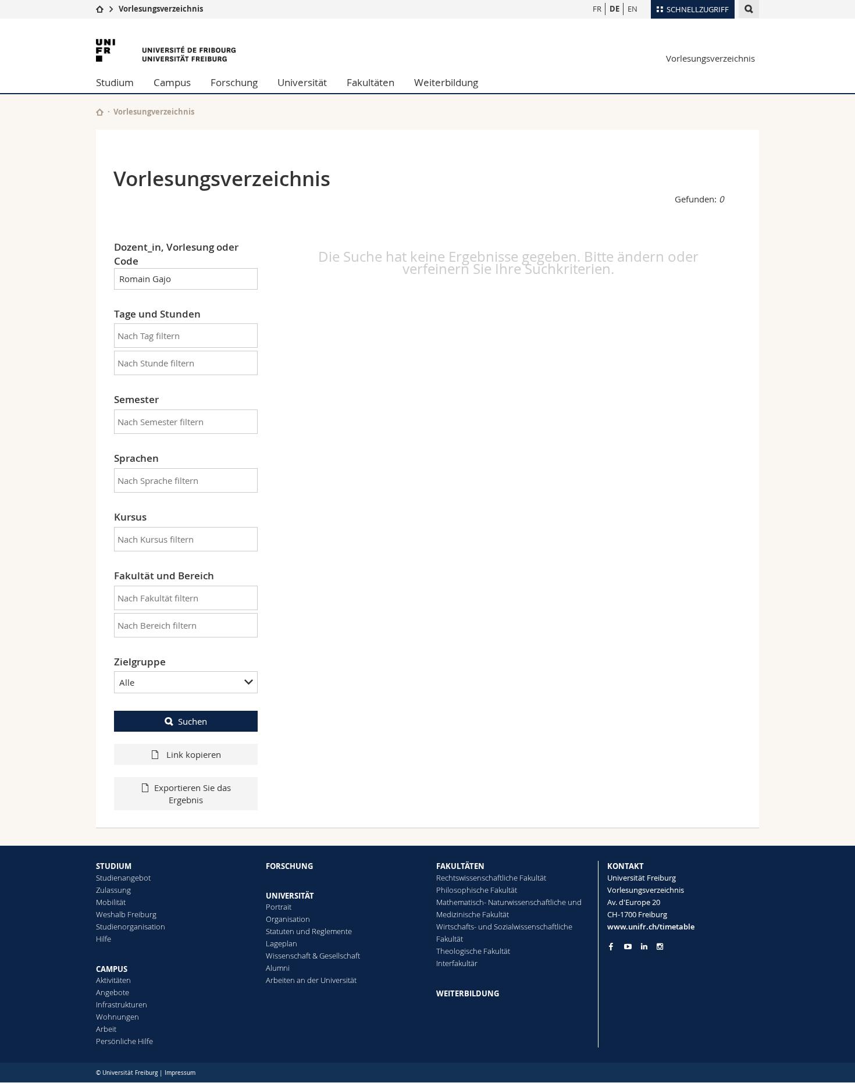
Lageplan (281, 943)
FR (597, 8)
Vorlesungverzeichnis (153, 111)
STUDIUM (113, 866)
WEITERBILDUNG (467, 993)
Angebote (112, 992)
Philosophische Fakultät (476, 890)
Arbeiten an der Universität (311, 980)
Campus (172, 82)
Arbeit (106, 1029)
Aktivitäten (113, 980)
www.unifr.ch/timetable (650, 926)
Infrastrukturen (121, 1004)
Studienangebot (123, 877)
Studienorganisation (130, 926)
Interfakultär (457, 963)
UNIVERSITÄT (290, 895)
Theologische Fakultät (473, 951)
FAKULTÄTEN (460, 866)
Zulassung (113, 890)
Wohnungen (117, 1016)
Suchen (192, 721)
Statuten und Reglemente (309, 931)
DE (614, 8)
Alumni (278, 968)
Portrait (278, 907)
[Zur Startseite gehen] (100, 8)
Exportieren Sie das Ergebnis (192, 794)
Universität (302, 82)
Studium (115, 82)
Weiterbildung (446, 82)
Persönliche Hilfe (124, 1041)
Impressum (180, 1073)
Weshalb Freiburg (126, 914)
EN (632, 8)
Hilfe (103, 939)
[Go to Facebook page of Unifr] (611, 946)
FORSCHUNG (289, 866)
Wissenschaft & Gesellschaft (313, 955)
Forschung (234, 82)
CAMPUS (111, 969)
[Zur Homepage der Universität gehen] (166, 50)
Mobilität (111, 902)
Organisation (288, 919)
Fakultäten (370, 82)
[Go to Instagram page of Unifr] (660, 946)
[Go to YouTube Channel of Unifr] (628, 946)
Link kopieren (192, 754)
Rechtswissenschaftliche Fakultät (491, 877)
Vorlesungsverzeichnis (161, 8)
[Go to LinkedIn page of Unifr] (644, 946)
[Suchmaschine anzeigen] (749, 9)
